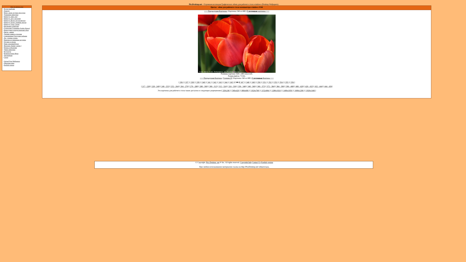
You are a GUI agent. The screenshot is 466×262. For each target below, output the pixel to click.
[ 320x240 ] (226, 91)
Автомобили (8, 55)
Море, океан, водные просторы (14, 13)
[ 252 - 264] (174, 86)
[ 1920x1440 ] (310, 91)
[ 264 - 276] (184, 86)
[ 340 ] (203, 82)
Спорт (6, 57)
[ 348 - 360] (251, 86)
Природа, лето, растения (12, 19)
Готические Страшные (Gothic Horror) (17, 28)
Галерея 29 (227, 78)
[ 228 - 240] (155, 86)
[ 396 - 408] (289, 86)
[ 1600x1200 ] (299, 91)
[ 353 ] (275, 82)
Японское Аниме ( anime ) (12, 46)
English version (9, 65)
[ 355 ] (286, 82)
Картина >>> (263, 78)
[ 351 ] (264, 82)
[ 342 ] (214, 82)
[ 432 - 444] (318, 86)
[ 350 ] (258, 82)
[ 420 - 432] (308, 86)
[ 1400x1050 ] (287, 91)
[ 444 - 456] (327, 86)
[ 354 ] (281, 82)
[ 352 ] (270, 82)
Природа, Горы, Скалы (11, 24)
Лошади (6, 11)
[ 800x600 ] (245, 91)
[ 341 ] (209, 82)
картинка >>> (258, 11)
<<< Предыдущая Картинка (215, 11)
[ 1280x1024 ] (276, 91)
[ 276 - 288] (193, 86)
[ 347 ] (242, 82)
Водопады (7, 52)
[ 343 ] (220, 82)
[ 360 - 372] (260, 86)
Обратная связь (9, 63)
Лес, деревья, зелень (11, 38)
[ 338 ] (192, 82)
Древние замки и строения (13, 34)
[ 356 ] (292, 82)
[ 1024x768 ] (255, 91)
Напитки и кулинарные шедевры (15, 40)
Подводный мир (9, 9)
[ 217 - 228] (145, 86)
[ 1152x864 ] (265, 91)
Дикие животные (9, 50)
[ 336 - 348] (241, 86)
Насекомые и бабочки (11, 26)
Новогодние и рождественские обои (16, 30)
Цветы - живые (9, 32)
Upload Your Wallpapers (12, 61)
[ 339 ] (197, 82)
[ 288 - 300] (203, 86)
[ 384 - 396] (279, 86)
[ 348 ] (247, 82)
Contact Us (256, 162)
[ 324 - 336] (232, 86)
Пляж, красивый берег (11, 44)
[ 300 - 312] (212, 86)
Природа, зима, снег (10, 17)
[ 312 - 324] (222, 86)
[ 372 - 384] (270, 86)
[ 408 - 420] (299, 86)
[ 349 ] (253, 82)
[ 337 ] (186, 82)
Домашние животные (11, 15)
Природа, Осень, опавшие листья (15, 22)
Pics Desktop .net (212, 162)
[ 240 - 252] (164, 86)
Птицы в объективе (10, 48)
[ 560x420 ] (235, 91)
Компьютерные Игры (11, 53)
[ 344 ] (225, 82)
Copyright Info (246, 162)
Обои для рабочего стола (16, 7)
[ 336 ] (181, 82)
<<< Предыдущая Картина (211, 78)
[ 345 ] (231, 82)
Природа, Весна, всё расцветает (15, 20)
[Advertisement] (11, 109)
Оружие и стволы (10, 42)
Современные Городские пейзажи (15, 36)
